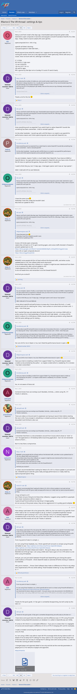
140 (21, 28)
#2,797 (73, 507)
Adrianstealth (6, 24)
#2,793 (73, 404)
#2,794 (73, 424)
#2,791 (73, 369)
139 (17, 28)
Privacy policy (62, 689)
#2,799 (73, 578)
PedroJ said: (19, 288)
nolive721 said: (20, 485)
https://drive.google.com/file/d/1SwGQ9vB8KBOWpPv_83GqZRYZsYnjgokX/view (41, 249)
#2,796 (73, 482)
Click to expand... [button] (45, 93)
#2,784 (73, 139)
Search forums (12, 15)
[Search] (74, 12)
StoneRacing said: (21, 143)
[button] (26, 12)
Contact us (43, 689)
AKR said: (18, 527)
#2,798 (73, 523)
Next (28, 28)
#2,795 (73, 448)
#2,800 (73, 608)
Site (72, 689)
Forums (11, 12)
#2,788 (73, 284)
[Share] (69, 32)
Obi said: (18, 109)
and (23, 573)
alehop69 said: (20, 408)
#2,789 (73, 322)
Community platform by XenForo (38, 692)
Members (32, 12)
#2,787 (73, 257)
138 (14, 28)
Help (68, 689)
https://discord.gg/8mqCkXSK (24, 253)
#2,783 (73, 105)
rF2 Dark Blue (6, 689)
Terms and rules (52, 689)
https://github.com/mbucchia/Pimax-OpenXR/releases (44, 546)
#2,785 (73, 174)
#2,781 (73, 31)
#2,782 (73, 74)
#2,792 (73, 388)
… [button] (10, 28)
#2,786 (73, 209)
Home (4, 12)
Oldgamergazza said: (22, 231)
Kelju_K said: (19, 78)
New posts (4, 15)
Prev (4, 28)
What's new (21, 12)
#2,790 (73, 351)
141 (24, 28)
